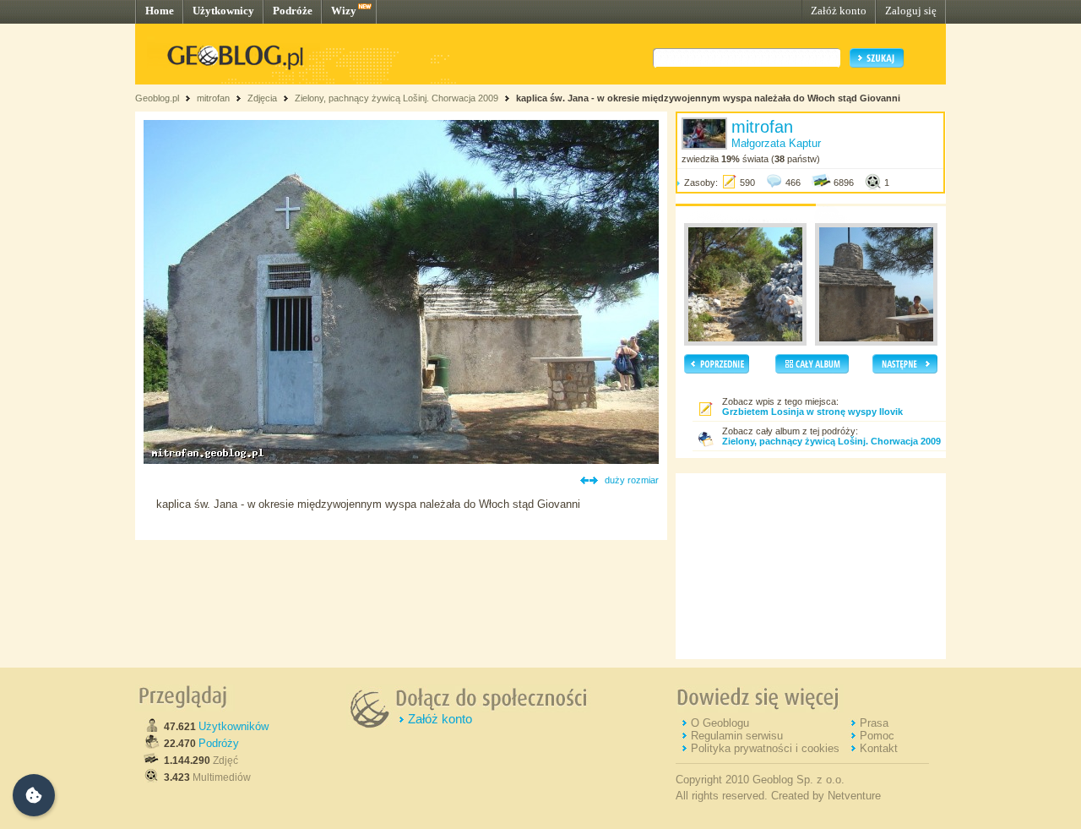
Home (159, 10)
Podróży (218, 743)
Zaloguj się (911, 10)
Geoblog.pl (157, 98)
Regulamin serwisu (737, 735)
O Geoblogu (720, 723)
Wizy (343, 10)
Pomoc (877, 735)
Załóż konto (838, 10)
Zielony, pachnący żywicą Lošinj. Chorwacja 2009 (396, 98)
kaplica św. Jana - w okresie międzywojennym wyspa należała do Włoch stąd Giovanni (708, 98)
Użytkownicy (223, 10)
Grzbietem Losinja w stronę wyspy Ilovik (812, 411)
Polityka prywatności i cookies (765, 748)
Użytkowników (233, 726)
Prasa (874, 723)
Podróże (292, 10)
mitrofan (213, 98)
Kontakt (879, 748)
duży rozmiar (632, 480)
